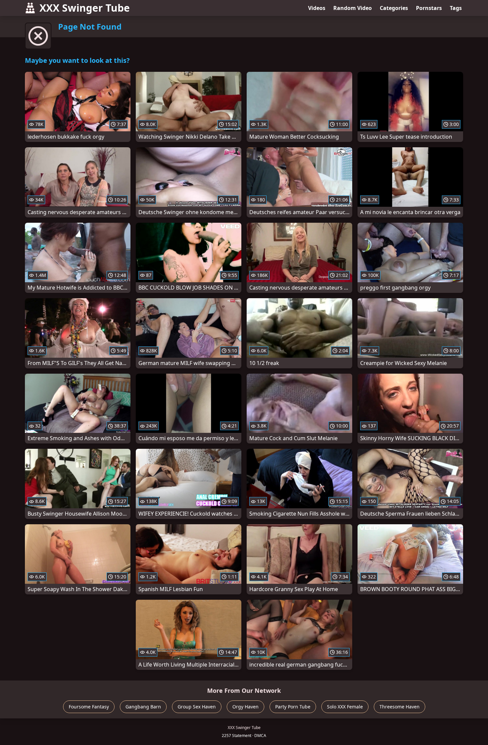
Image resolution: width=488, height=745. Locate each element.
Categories (394, 8)
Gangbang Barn (143, 706)
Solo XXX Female (345, 706)
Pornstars (429, 8)
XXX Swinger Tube (85, 8)
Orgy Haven (245, 706)
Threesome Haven (399, 706)
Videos (316, 8)
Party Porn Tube (292, 706)
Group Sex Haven (197, 706)
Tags (456, 8)
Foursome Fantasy (89, 706)
